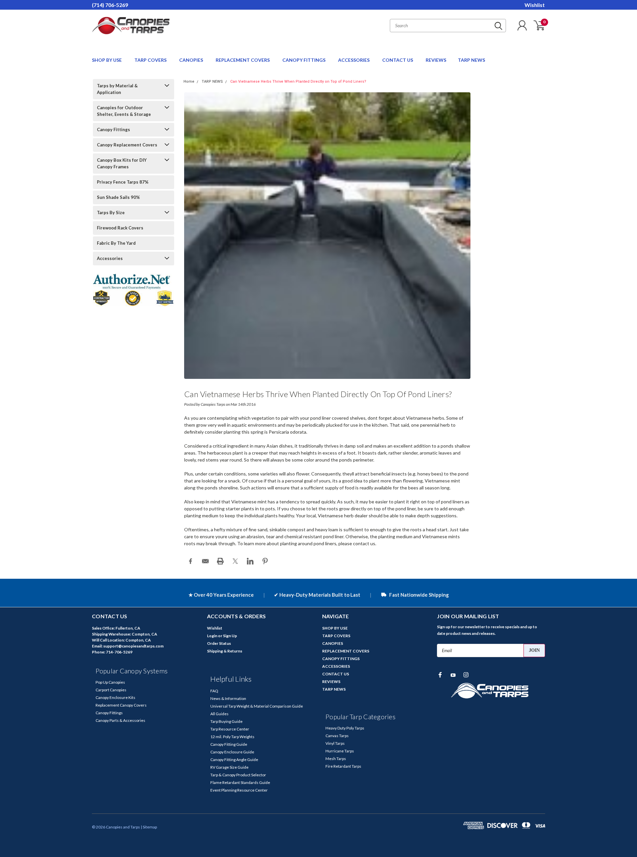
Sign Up (230, 635)
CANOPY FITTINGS (304, 60)
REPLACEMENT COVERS (243, 60)
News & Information (228, 698)
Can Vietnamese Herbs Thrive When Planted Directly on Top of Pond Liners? (298, 81)
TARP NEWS (471, 60)
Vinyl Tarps (335, 743)
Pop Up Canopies (110, 682)
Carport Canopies (111, 689)
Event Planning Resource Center (239, 790)
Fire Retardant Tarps (343, 766)
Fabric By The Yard (116, 243)
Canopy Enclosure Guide (232, 751)
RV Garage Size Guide (229, 767)
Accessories (110, 258)
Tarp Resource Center (229, 729)
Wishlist (535, 5)
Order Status (219, 643)
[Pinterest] (265, 561)
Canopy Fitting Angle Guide (234, 759)
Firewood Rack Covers (120, 227)
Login (212, 635)
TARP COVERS (151, 60)
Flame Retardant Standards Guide (240, 782)
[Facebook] (190, 561)
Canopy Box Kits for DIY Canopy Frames (122, 163)
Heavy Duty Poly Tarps (344, 728)
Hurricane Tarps (339, 750)
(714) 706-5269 (110, 5)
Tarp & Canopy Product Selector (238, 774)
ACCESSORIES (354, 60)
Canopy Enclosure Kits (115, 697)
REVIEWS (436, 60)
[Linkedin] (250, 561)
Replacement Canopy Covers (121, 705)
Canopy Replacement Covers (127, 144)
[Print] (220, 561)
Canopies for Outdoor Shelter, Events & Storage (124, 111)
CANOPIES (191, 60)
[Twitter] (235, 561)
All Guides (219, 713)
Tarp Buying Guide (226, 721)
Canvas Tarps (337, 735)
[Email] (205, 561)
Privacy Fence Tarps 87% (123, 182)
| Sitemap (149, 826)
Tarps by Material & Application (117, 89)
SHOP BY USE (107, 60)
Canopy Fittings (113, 129)
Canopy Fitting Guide (228, 744)
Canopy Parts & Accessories (120, 720)
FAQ (214, 690)
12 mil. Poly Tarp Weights (232, 736)
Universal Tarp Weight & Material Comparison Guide (256, 706)
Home (188, 81)
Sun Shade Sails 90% (118, 197)
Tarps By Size (111, 212)
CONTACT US (398, 60)
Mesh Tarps (335, 758)
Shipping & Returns (224, 650)
